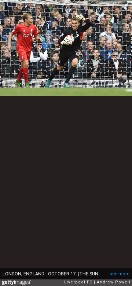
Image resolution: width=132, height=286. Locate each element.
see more (119, 273)
